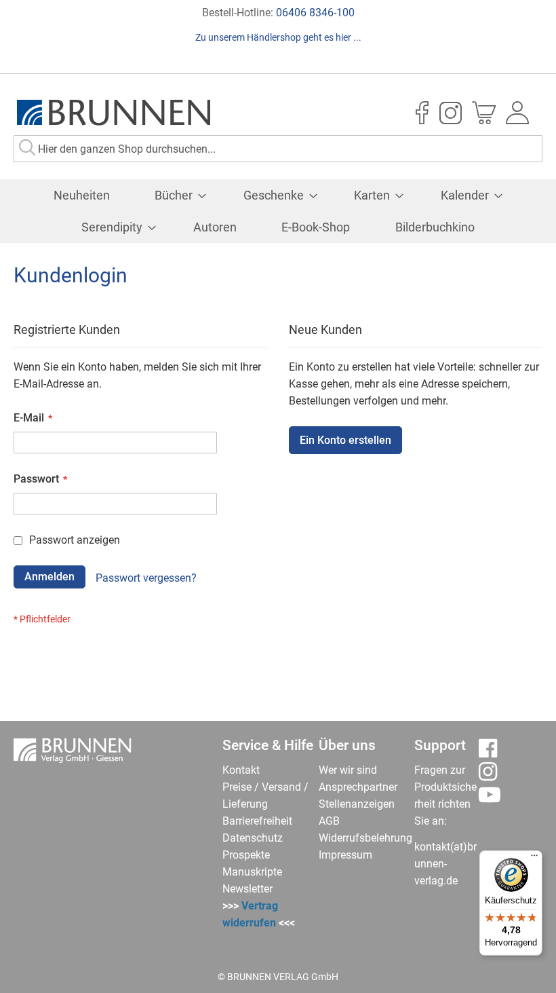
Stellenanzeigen (357, 804)
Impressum (345, 854)
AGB (329, 820)
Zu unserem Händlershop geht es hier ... (278, 37)
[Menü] (534, 858)
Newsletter (247, 888)
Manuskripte (252, 871)
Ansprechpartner (358, 787)
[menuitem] (81, 195)
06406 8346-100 (315, 12)
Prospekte (246, 854)
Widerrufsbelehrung (365, 837)
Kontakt (241, 770)
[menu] (278, 211)
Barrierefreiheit (257, 820)
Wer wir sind (348, 770)
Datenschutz (252, 837)
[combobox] (278, 148)
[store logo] (113, 113)
